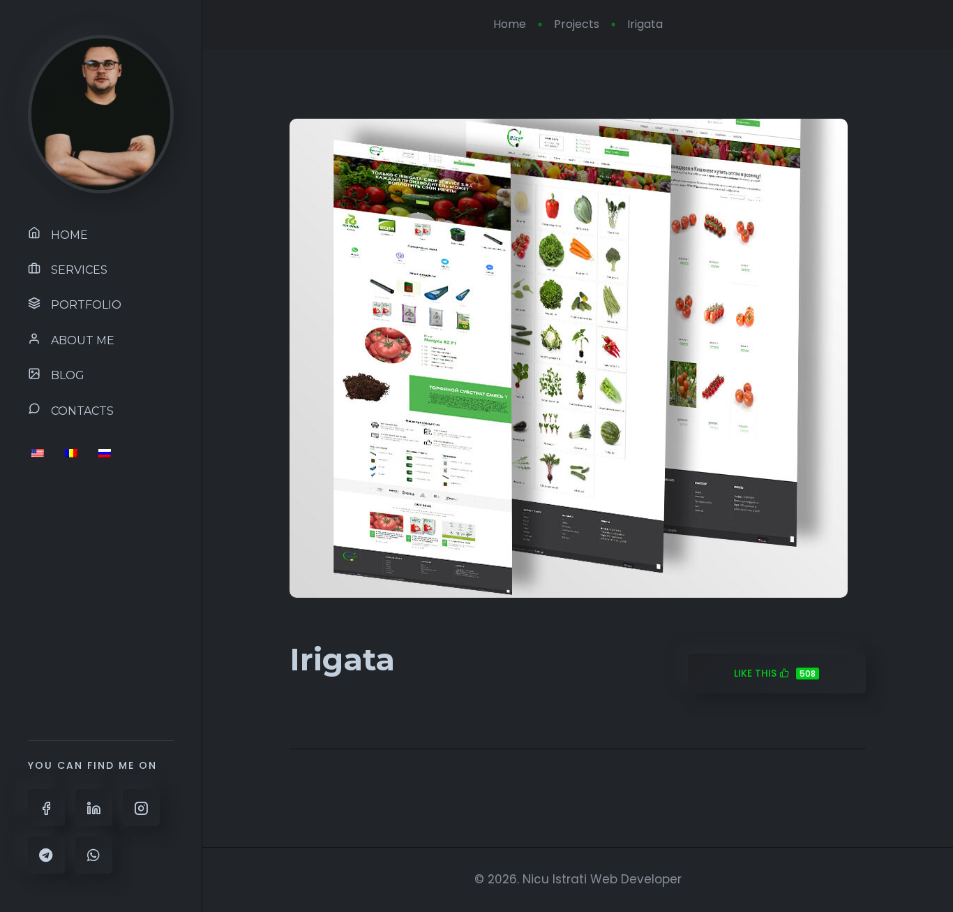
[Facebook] (46, 807)
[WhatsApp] (93, 855)
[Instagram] (141, 807)
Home (509, 24)
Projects (576, 24)
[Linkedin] (93, 807)
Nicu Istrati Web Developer (602, 879)
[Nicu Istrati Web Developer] (101, 113)
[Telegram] (46, 855)
